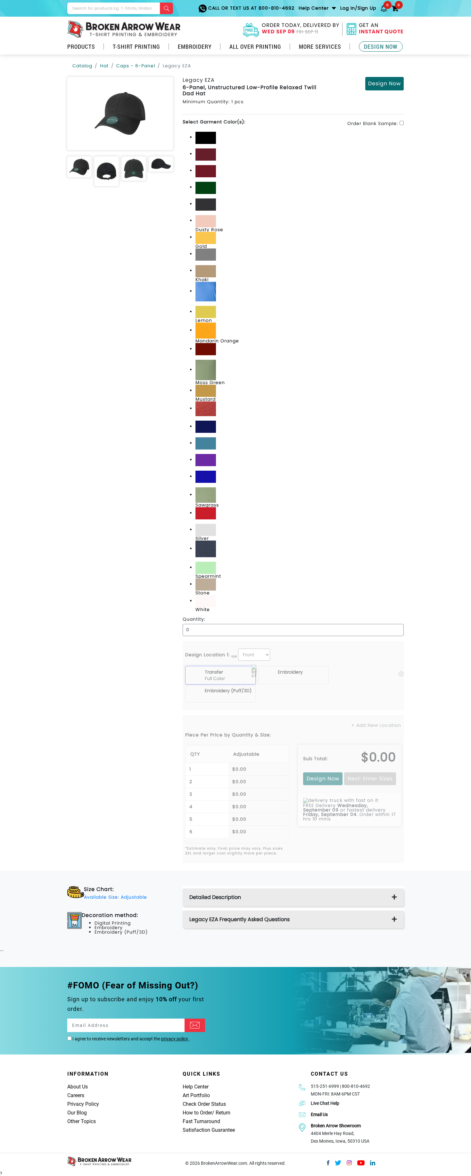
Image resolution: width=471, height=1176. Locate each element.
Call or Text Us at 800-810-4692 (250, 8)
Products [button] (81, 46)
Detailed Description (215, 897)
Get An (381, 29)
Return (223, 1113)
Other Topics (81, 1121)
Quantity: (194, 619)
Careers (75, 1095)
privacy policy (175, 1038)
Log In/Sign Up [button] (358, 8)
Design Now (381, 46)
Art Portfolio (196, 1095)
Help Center (196, 1087)
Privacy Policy (83, 1104)
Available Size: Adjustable (115, 897)
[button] (383, 8)
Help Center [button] (314, 8)
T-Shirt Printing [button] (136, 46)
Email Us (319, 1114)
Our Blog (77, 1113)
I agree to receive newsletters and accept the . (130, 1038)
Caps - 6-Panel (135, 66)
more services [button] (320, 46)
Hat (104, 66)
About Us (77, 1087)
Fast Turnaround (201, 1121)
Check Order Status (204, 1104)
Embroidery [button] (195, 46)
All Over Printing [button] (255, 46)
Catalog (82, 66)
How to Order (197, 1113)
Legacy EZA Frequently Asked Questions (239, 919)
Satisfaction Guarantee (209, 1130)
